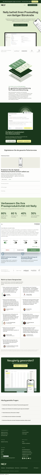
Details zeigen (35, 246)
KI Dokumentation (25, 432)
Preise (23, 441)
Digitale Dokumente (4, 433)
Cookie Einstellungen (24, 467)
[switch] (15, 242)
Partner (2, 451)
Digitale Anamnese (4, 432)
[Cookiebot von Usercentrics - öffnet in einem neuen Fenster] (35, 224)
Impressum (3, 467)
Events (2, 454)
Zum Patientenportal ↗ (26, 449)
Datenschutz (17, 467)
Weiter (10, 179)
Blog (2, 452)
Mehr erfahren (4, 179)
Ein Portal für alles (4, 435)
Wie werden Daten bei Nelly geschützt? (8, 457)
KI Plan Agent (24, 433)
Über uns (2, 449)
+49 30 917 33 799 (25, 456)
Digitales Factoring (4, 441)
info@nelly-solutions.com (26, 454)
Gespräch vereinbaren (32, 5)
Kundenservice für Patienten (27, 452)
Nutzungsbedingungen (10, 467)
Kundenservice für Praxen (26, 451)
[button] (25, 5)
